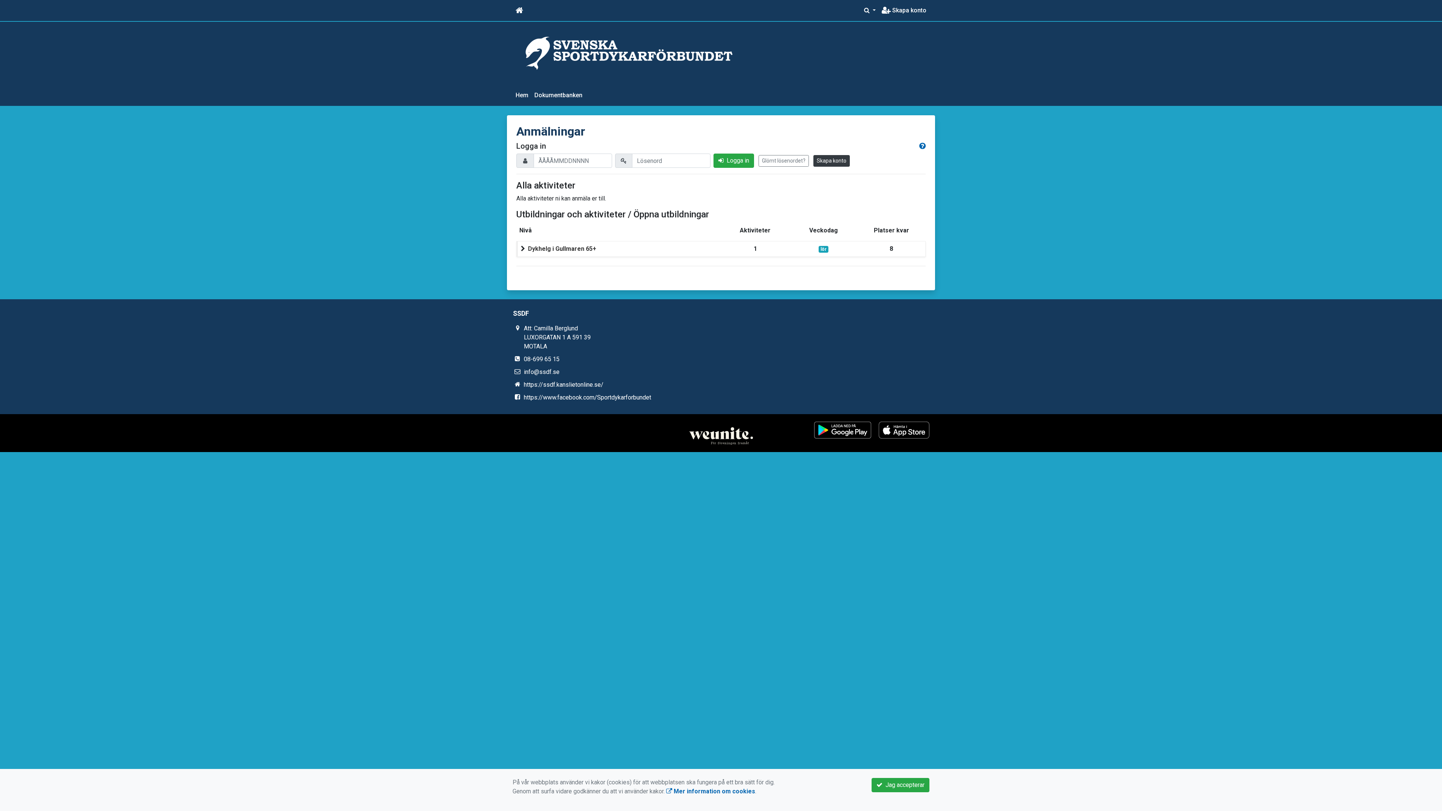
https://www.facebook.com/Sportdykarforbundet (587, 397)
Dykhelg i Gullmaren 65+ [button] (562, 248)
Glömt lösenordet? (783, 161)
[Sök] (870, 10)
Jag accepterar (903, 784)
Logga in (736, 160)
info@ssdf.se (542, 371)
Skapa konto (908, 10)
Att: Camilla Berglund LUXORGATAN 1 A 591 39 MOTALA (557, 337)
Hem (522, 95)
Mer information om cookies (713, 791)
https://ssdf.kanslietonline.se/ (563, 384)
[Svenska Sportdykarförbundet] (629, 52)
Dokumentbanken (558, 95)
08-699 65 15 (542, 359)
